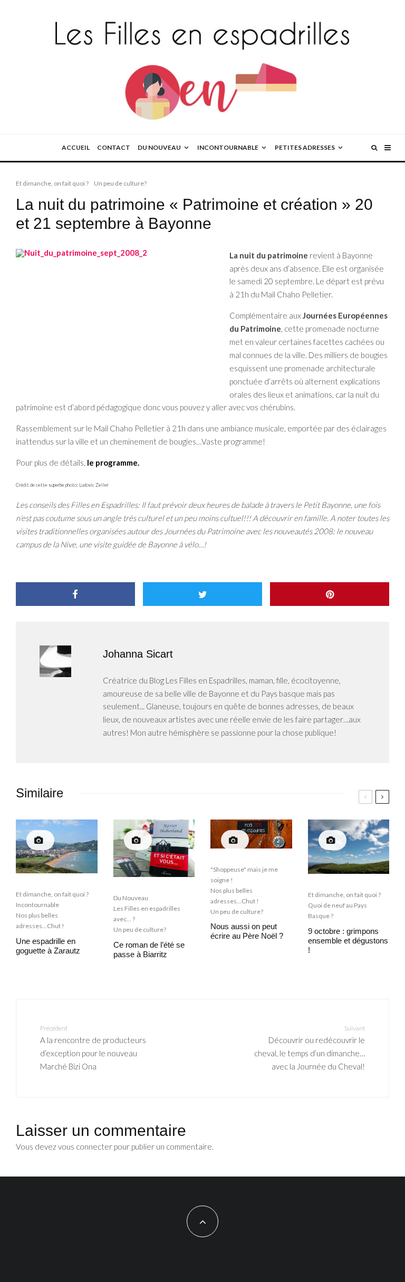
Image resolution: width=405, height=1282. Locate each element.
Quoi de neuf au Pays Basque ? (337, 910)
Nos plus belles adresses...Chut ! (40, 920)
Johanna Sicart (138, 654)
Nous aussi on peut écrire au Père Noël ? (246, 931)
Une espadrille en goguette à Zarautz (48, 946)
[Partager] (75, 594)
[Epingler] (329, 594)
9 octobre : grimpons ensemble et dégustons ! (348, 941)
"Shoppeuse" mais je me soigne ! (244, 874)
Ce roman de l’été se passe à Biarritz (149, 949)
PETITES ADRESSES (305, 147)
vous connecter (85, 1146)
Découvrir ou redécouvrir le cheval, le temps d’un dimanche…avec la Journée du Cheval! (309, 1047)
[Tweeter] (202, 594)
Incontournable (37, 905)
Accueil (76, 147)
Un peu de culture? (120, 183)
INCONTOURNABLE (227, 147)
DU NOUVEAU (159, 147)
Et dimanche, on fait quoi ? (52, 183)
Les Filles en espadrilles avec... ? (146, 913)
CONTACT (113, 147)
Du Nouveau (130, 898)
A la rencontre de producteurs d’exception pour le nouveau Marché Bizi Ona (93, 1047)
